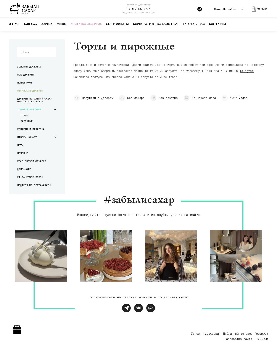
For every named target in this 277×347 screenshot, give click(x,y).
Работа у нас (194, 24)
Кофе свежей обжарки (31, 161)
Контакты (217, 24)
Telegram (247, 70)
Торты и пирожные (29, 109)
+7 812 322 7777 (138, 8)
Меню (61, 24)
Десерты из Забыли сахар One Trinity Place (34, 100)
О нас (13, 24)
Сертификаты (117, 24)
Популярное (24, 82)
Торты (24, 115)
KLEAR (263, 339)
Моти (20, 145)
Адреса (46, 24)
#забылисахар (138, 200)
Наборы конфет (27, 137)
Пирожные (27, 121)
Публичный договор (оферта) (245, 333)
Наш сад (30, 24)
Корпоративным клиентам (155, 24)
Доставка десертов (85, 24)
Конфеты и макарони (31, 129)
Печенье (22, 153)
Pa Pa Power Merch (30, 177)
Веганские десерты (30, 90)
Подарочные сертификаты (34, 185)
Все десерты (25, 74)
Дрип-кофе (24, 169)
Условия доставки (29, 66)
